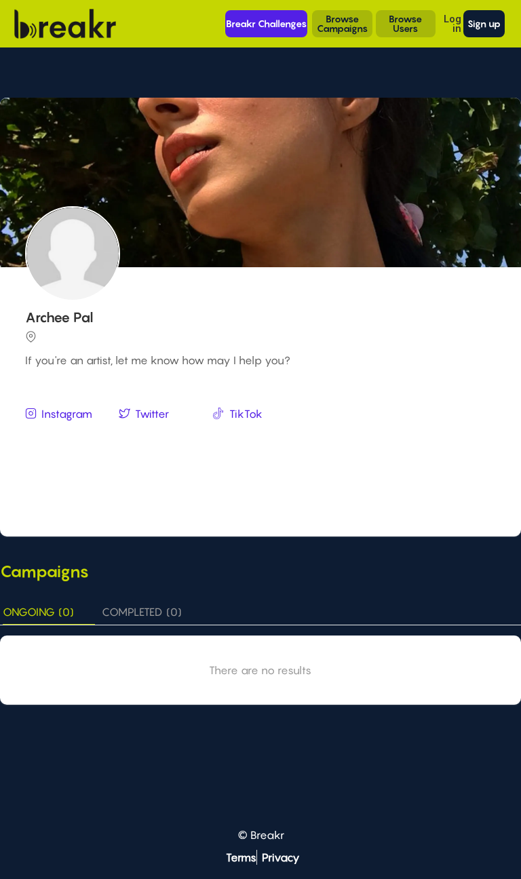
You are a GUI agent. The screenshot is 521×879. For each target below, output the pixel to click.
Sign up (484, 23)
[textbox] (261, 439)
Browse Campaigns (342, 23)
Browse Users (405, 23)
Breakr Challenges (266, 23)
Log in (452, 23)
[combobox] (262, 440)
